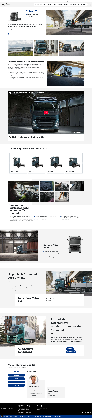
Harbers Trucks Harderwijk (24, 409)
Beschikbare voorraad (77, 1)
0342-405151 (52, 395)
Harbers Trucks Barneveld (24, 406)
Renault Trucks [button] (47, 4)
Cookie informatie (13, 416)
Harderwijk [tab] (16, 382)
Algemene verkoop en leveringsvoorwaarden (44, 416)
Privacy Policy (30, 416)
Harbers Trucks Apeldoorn (24, 405)
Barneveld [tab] (16, 375)
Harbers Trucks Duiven (23, 408)
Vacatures (83, 1)
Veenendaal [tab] (16, 385)
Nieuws (64, 1)
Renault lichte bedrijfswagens (42, 408)
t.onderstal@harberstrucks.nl (36, 393)
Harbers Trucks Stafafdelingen (25, 412)
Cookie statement (22, 416)
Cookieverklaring (57, 416)
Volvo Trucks (39, 405)
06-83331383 (33, 395)
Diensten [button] (83, 4)
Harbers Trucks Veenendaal (24, 411)
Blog (67, 1)
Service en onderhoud (74, 4)
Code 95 (87, 1)
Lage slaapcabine (70, 171)
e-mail (51, 393)
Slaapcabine (51, 171)
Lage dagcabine (14, 171)
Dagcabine (31, 171)
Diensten (38, 409)
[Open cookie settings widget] (2, 416)
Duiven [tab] (16, 378)
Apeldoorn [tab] (16, 371)
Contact (55, 1)
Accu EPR (38, 411)
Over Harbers (59, 1)
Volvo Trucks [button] (38, 4)
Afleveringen (71, 1)
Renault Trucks (39, 406)
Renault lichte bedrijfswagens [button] (60, 4)
